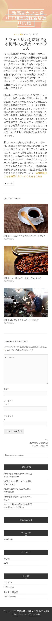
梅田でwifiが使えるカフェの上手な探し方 (21, 320)
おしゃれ (9, 183)
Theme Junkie (35, 614)
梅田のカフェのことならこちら (26, 176)
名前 (6, 389)
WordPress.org (10, 596)
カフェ (16, 34)
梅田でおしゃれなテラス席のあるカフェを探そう (24, 236)
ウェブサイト (8, 418)
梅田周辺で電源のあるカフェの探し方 (39, 444)
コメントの (11, 592)
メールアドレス (8, 403)
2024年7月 (8, 539)
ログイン (8, 582)
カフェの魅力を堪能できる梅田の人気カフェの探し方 (18, 506)
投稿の (9, 587)
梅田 (21, 34)
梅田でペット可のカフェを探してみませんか (23, 278)
